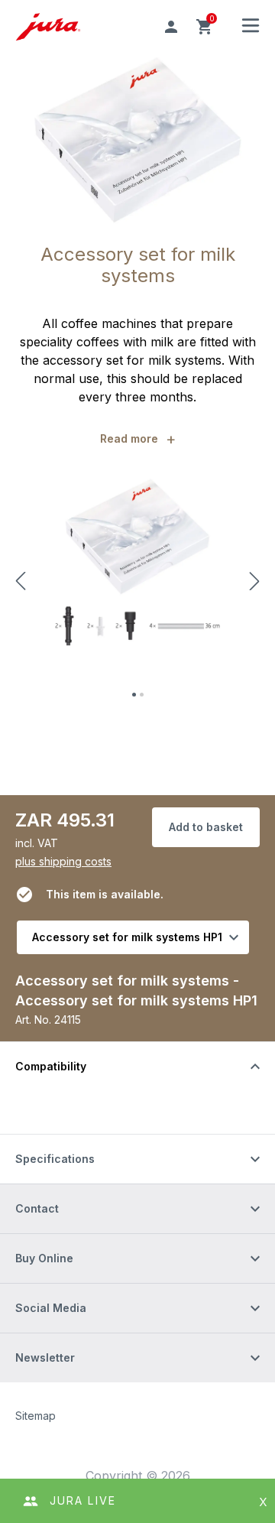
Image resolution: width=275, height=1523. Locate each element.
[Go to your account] (171, 27)
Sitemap (35, 1415)
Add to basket (206, 826)
